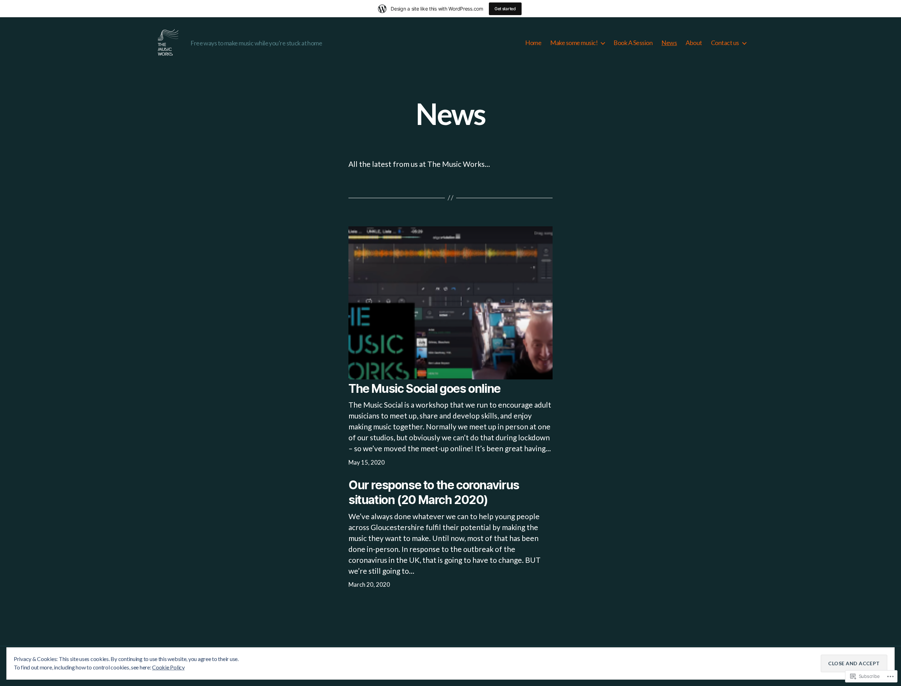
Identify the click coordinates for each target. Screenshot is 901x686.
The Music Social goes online (424, 388)
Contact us (725, 42)
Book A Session (633, 42)
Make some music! (574, 42)
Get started (505, 8)
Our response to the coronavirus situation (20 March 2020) (433, 492)
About (694, 42)
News (669, 42)
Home (533, 42)
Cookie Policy (168, 667)
